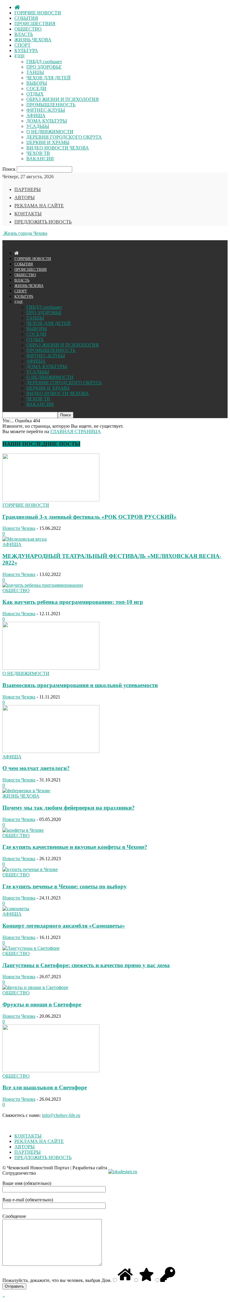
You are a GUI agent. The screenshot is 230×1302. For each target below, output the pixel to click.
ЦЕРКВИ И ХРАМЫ (47, 142)
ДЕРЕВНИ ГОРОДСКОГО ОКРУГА (64, 137)
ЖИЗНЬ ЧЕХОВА (33, 39)
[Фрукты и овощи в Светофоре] (35, 987)
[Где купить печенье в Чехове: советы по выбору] (30, 869)
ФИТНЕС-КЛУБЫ (45, 110)
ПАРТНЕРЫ (27, 189)
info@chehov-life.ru (61, 1115)
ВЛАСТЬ (23, 34)
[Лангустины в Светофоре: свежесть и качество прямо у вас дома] (31, 948)
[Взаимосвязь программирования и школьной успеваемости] (50, 668)
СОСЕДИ (36, 88)
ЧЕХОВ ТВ (38, 153)
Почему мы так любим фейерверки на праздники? (68, 808)
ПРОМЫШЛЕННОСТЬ (50, 104)
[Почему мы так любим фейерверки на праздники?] (26, 790)
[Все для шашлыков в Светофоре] (50, 1070)
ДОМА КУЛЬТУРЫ (46, 120)
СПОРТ (22, 45)
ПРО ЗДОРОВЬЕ (44, 66)
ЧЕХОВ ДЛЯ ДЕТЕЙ (48, 77)
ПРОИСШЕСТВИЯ (34, 23)
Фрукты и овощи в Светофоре (41, 1004)
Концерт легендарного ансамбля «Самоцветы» (63, 926)
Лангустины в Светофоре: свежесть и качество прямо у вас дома (86, 965)
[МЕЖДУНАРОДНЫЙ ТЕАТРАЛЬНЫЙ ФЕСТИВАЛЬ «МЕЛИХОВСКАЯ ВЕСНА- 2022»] (24, 539)
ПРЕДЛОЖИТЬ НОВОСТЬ (43, 221)
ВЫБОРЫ (36, 83)
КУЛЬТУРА (26, 50)
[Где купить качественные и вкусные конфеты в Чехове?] (23, 830)
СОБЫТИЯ (26, 18)
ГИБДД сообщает (44, 61)
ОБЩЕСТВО (28, 28)
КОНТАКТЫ (28, 213)
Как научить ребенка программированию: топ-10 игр (72, 602)
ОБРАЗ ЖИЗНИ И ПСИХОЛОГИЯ (62, 99)
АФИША (36, 115)
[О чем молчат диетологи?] (50, 751)
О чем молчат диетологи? (36, 768)
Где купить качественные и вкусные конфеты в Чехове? (74, 847)
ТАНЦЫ (35, 72)
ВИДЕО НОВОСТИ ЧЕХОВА (57, 147)
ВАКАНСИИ (40, 158)
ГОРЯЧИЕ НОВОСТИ (37, 12)
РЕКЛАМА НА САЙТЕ (39, 205)
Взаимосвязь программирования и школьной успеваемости (80, 685)
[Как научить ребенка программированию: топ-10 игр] (42, 585)
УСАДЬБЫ (37, 126)
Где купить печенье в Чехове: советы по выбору (64, 886)
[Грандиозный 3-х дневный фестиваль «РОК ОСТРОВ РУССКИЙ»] (50, 499)
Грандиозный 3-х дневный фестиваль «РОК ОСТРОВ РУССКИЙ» (89, 517)
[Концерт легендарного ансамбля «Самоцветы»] (15, 908)
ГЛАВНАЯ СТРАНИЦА (75, 431)
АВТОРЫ (24, 197)
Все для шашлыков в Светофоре (44, 1087)
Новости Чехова (18, 528)
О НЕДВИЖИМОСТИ (49, 131)
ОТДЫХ (35, 93)
